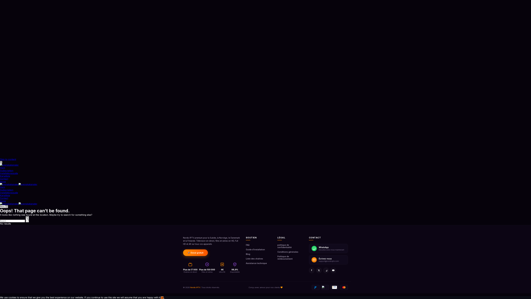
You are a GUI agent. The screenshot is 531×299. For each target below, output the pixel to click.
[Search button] (27, 219)
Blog (248, 254)
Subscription (6, 190)
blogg (3, 201)
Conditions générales (287, 252)
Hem (2, 187)
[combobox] (12, 221)
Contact (4, 198)
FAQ (247, 245)
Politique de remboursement (285, 257)
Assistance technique (256, 263)
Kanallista (5, 195)
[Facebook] (311, 270)
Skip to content (8, 159)
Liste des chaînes (254, 258)
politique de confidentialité (284, 246)
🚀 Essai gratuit (195, 252)
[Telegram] (326, 270)
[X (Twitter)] (319, 270)
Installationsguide (9, 192)
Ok (162, 298)
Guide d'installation (255, 249)
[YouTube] (333, 270)
